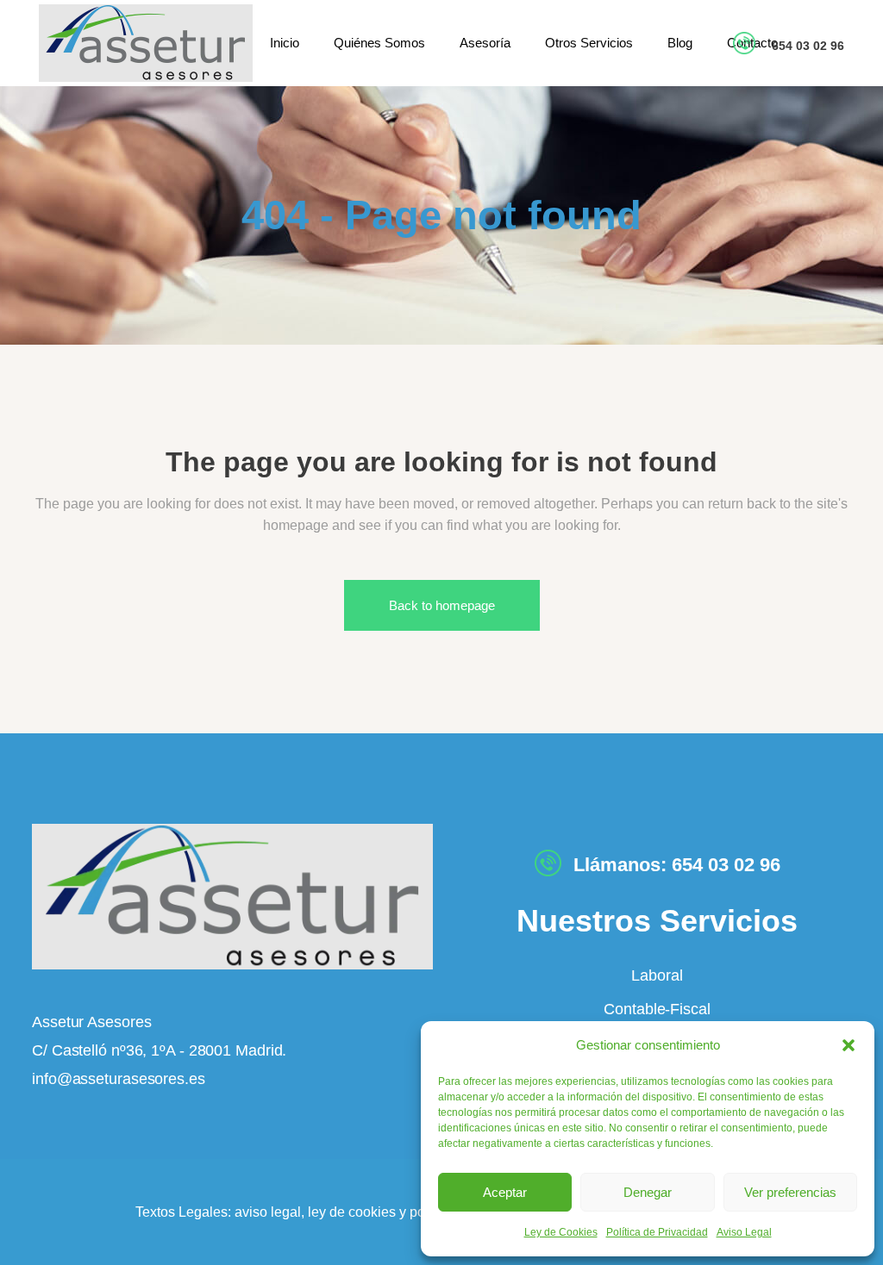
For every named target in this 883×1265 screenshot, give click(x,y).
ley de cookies (350, 1212)
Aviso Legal (744, 1232)
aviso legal (268, 1212)
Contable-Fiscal (657, 1009)
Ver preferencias (790, 1192)
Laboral (656, 975)
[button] (848, 1045)
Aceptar (505, 1192)
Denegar (647, 1192)
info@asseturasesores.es (118, 1078)
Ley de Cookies (561, 1232)
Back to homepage (442, 605)
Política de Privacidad (657, 1232)
